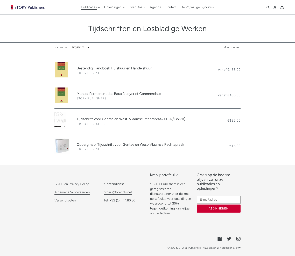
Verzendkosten (65, 200)
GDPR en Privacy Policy (71, 184)
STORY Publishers (190, 248)
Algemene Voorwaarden (72, 192)
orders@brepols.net (118, 192)
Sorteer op (60, 47)
